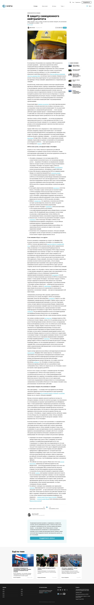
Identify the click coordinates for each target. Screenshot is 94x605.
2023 (22, 591)
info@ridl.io (46, 592)
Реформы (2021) (79, 592)
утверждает (37, 201)
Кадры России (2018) (80, 599)
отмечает (32, 488)
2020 (3, 595)
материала (30, 138)
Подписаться (77, 2)
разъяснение (31, 353)
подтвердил (48, 318)
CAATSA (37, 473)
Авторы (54, 6)
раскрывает (55, 275)
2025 (22, 589)
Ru (89, 6)
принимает (49, 206)
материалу (56, 188)
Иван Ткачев (32, 27)
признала (46, 338)
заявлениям (47, 286)
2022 (3, 593)
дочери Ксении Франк (43, 499)
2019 (22, 595)
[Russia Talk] (65, 594)
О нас (73, 2)
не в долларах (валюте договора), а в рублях (52, 393)
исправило (33, 219)
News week (44, 6)
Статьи (35, 6)
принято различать (43, 104)
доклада (39, 143)
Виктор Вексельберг (35, 501)
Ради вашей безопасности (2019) (82, 594)
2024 (3, 591)
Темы (62, 6)
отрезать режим (55, 173)
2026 (3, 589)
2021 (22, 593)
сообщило (51, 298)
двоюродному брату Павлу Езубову (46, 497)
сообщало (36, 362)
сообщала (30, 311)
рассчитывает (59, 167)
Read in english (30, 24)
